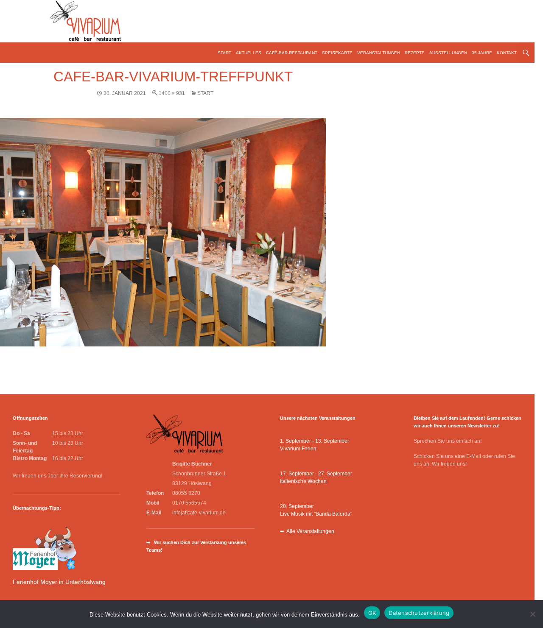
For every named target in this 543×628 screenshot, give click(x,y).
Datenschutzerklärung (419, 612)
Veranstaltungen (378, 52)
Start (224, 52)
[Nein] (532, 614)
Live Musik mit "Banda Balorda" (316, 514)
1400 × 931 (172, 93)
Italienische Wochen (303, 481)
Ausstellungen (448, 52)
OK (372, 612)
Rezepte (415, 52)
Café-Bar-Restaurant (291, 52)
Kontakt (507, 52)
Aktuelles (248, 52)
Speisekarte (337, 52)
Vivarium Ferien (298, 449)
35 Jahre (482, 52)
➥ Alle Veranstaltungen (307, 531)
